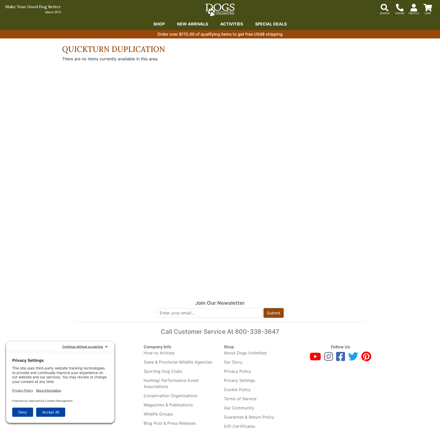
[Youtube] (315, 358)
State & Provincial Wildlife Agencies (178, 362)
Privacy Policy (237, 371)
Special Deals (271, 23)
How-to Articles (159, 352)
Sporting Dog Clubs (163, 371)
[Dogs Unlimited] (220, 10)
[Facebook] (341, 358)
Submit (273, 312)
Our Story (233, 362)
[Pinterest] (366, 358)
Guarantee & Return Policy (249, 417)
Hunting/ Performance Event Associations (171, 383)
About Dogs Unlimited (245, 352)
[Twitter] (353, 358)
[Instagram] (329, 358)
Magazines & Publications (168, 404)
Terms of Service (240, 398)
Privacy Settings (239, 380)
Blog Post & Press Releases (170, 423)
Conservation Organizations (170, 395)
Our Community (239, 407)
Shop (159, 23)
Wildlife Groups (158, 414)
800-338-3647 (257, 331)
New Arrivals (192, 23)
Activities (231, 23)
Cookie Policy (237, 389)
